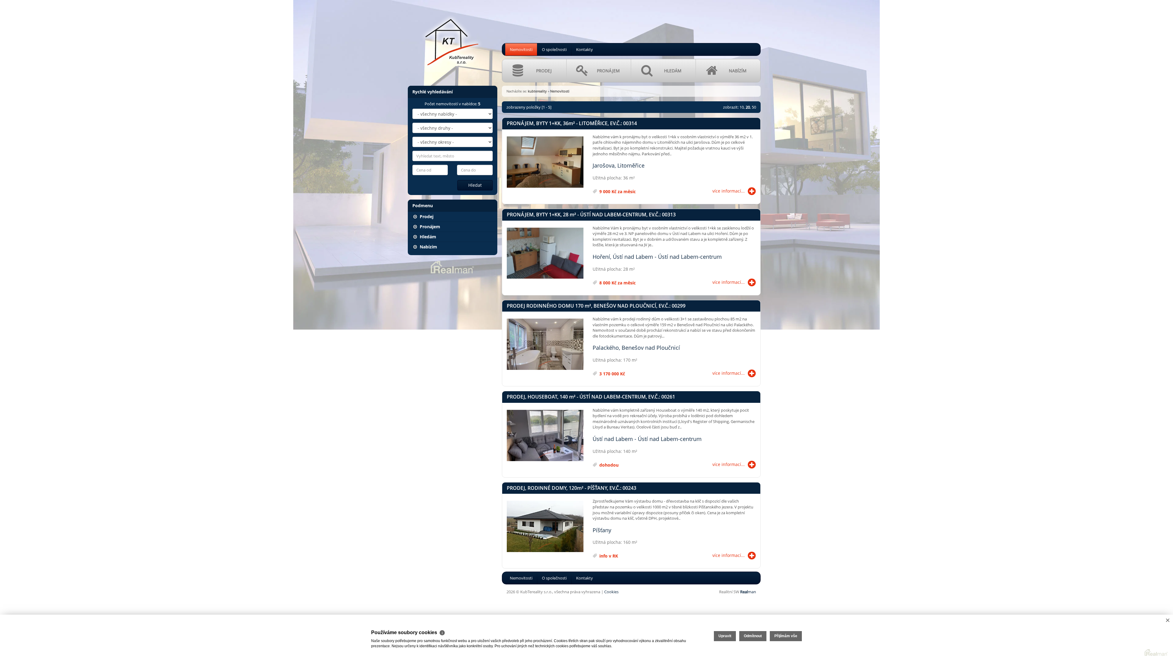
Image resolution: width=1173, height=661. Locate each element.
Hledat (475, 185)
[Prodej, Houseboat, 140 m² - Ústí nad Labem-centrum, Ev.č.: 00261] (545, 436)
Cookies (611, 591)
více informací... (728, 191)
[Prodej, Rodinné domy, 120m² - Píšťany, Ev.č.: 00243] (545, 527)
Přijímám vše (785, 636)
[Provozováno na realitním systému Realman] (452, 266)
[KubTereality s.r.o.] (452, 39)
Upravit (724, 636)
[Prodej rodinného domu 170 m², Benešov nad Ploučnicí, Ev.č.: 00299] (545, 344)
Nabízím (427, 247)
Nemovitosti (521, 49)
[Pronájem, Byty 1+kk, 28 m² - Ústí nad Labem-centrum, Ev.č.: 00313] (545, 254)
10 (742, 107)
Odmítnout (753, 636)
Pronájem (429, 226)
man (748, 591)
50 (754, 107)
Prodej (425, 216)
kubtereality (537, 91)
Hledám (427, 237)
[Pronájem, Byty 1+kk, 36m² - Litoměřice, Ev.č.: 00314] (545, 162)
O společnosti (554, 49)
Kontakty (584, 49)
